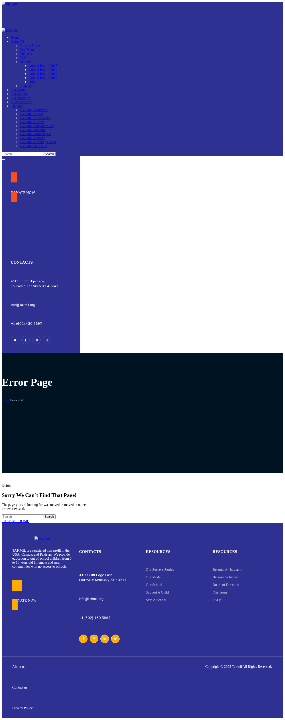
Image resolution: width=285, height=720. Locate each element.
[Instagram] (36, 340)
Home (5, 400)
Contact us (19, 687)
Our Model (153, 577)
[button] (23, 187)
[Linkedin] (47, 340)
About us (18, 666)
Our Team (220, 592)
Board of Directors (226, 585)
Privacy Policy (22, 708)
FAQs (217, 600)
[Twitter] (15, 340)
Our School (154, 585)
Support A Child (157, 592)
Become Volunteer (226, 577)
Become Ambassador (227, 569)
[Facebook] (25, 340)
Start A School (156, 600)
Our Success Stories (160, 569)
